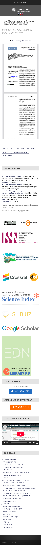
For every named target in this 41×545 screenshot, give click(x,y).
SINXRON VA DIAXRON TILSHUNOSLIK (16, 472)
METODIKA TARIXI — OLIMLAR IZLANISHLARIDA (19, 488)
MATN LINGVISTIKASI (9, 462)
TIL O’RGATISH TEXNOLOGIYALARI (14, 491)
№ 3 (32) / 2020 (24, 29)
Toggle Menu (21, 3)
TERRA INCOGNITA (9, 511)
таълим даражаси (20, 152)
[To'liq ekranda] (37, 443)
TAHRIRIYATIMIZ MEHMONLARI (12, 467)
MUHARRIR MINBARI (9, 459)
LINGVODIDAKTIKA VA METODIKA (13, 483)
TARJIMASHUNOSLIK (8, 501)
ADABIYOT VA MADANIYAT (11, 506)
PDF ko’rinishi (20, 407)
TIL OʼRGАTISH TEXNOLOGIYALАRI (17, 31)
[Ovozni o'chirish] (34, 443)
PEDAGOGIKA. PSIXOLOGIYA (11, 498)
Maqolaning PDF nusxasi (21, 41)
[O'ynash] (4, 443)
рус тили (31, 148)
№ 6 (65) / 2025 (21, 391)
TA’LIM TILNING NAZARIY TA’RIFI (14, 485)
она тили (20, 148)
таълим (6, 152)
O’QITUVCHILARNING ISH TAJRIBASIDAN (16, 496)
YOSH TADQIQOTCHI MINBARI (12, 509)
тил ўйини (7, 156)
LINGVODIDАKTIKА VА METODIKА (15, 31)
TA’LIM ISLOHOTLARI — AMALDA (13, 465)
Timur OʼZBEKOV (9, 29)
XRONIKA (6, 522)
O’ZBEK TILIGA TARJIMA (11, 517)
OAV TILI (6, 478)
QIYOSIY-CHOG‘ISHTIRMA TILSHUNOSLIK (15, 480)
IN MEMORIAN (8, 527)
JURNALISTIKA (6, 504)
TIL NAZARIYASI (7, 470)
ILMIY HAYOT (6, 514)
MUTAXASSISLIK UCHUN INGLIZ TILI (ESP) (17, 493)
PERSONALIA (7, 525)
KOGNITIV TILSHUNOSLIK (11, 475)
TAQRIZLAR (7, 519)
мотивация (8, 148)
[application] (20, 434)
